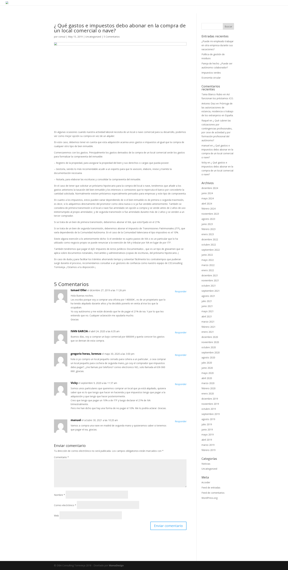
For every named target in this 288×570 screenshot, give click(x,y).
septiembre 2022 (211, 249)
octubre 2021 (209, 285)
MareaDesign (116, 565)
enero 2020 (208, 393)
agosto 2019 (208, 419)
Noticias (206, 463)
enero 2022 (208, 270)
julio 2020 (207, 362)
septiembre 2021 (211, 290)
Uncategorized (93, 36)
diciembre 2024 (210, 188)
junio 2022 (207, 254)
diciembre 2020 (210, 337)
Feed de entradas (211, 487)
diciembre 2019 (210, 398)
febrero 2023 (209, 229)
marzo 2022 (208, 265)
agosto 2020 (208, 357)
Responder (180, 291)
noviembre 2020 (210, 342)
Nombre (59, 494)
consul (61, 36)
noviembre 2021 (210, 280)
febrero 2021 (209, 326)
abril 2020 (207, 378)
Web (56, 515)
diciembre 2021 (210, 275)
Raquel (205, 120)
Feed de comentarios (213, 492)
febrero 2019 (209, 450)
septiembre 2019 (211, 414)
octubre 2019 (209, 408)
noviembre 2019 (210, 403)
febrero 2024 (209, 208)
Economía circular (211, 77)
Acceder (206, 482)
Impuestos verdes (211, 72)
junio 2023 (207, 224)
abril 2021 (207, 316)
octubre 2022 (209, 244)
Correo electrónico (65, 505)
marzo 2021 (208, 321)
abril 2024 (207, 203)
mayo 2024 (208, 198)
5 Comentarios (112, 36)
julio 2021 (207, 301)
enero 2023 (208, 234)
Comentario (61, 457)
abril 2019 (207, 439)
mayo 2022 (208, 259)
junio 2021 (207, 306)
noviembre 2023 (210, 213)
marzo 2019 (208, 444)
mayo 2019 (208, 434)
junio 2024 (207, 193)
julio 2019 (207, 424)
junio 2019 (207, 429)
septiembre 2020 (211, 352)
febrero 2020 (209, 388)
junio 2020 (207, 367)
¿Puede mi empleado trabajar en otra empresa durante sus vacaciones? (218, 45)
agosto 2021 (208, 296)
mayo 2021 (208, 311)
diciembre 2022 (210, 239)
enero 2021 (208, 331)
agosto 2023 (208, 218)
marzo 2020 (208, 383)
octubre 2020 (209, 347)
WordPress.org (210, 497)
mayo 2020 (208, 373)
